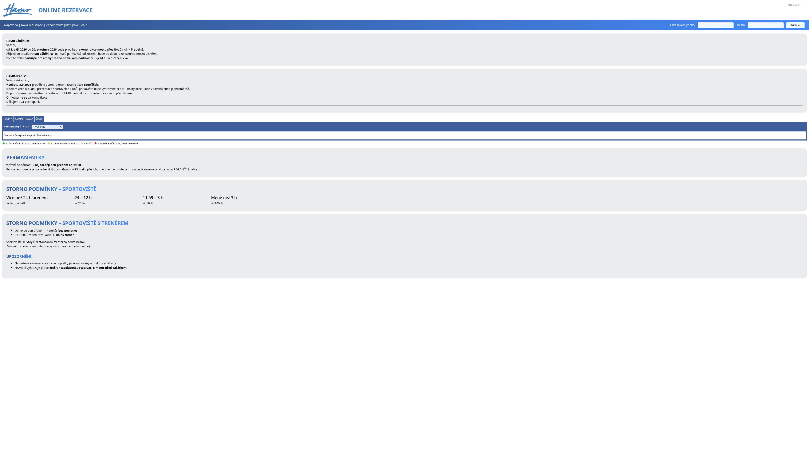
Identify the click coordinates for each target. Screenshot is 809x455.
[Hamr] (17, 10)
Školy (39, 118)
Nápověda (11, 25)
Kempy (19, 118)
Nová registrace (32, 25)
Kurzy (29, 118)
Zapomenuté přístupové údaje (66, 25)
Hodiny (8, 118)
